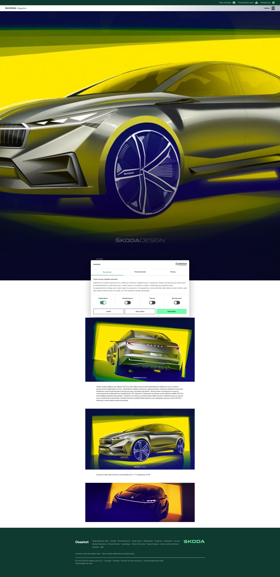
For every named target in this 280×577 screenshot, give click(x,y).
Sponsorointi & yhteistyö (169, 544)
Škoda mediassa (153, 544)
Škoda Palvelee (114, 544)
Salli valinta (140, 311)
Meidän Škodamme (99, 544)
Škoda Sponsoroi (124, 541)
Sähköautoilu (148, 541)
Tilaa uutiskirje (225, 3)
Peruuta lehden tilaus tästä (153, 561)
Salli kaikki (171, 311)
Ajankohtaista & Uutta (100, 541)
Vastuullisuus (125, 544)
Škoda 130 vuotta (138, 544)
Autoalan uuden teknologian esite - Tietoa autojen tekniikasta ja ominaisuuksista (104, 554)
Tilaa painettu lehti (246, 3)
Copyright (107, 561)
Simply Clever (137, 541)
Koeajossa (158, 541)
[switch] (128, 302)
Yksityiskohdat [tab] (140, 272)
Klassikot (95, 547)
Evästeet (116, 561)
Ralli (102, 547)
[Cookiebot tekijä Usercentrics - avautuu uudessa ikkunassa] (177, 264)
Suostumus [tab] (107, 272)
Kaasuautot (168, 541)
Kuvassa (177, 541)
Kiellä (108, 311)
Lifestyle (113, 541)
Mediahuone (266, 3)
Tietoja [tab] (172, 272)
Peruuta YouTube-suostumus (131, 561)
